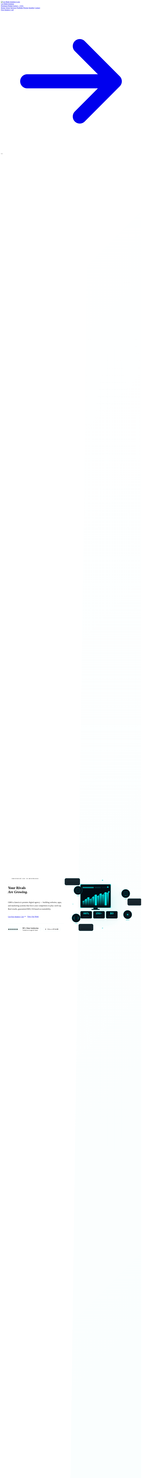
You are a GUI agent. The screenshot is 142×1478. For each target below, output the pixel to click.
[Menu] (2, 153)
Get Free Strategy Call (16, 917)
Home (3, 8)
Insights (31, 8)
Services (13, 8)
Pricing (25, 8)
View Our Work (33, 917)
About (8, 8)
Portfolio (20, 8)
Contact (37, 8)
